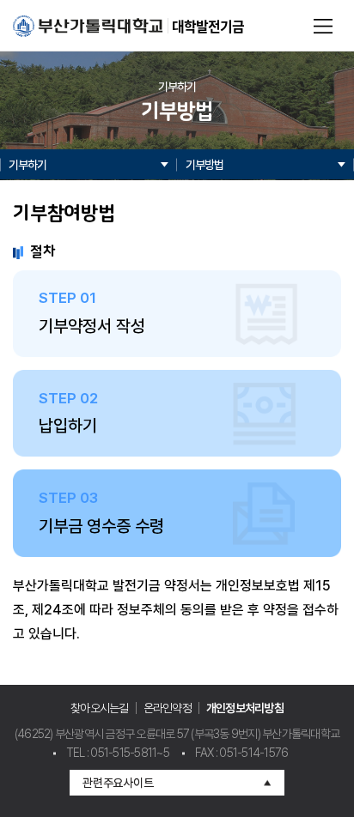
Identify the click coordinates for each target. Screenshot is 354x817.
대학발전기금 (208, 25)
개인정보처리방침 (245, 708)
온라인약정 (167, 708)
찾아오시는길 (99, 708)
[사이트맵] (323, 25)
